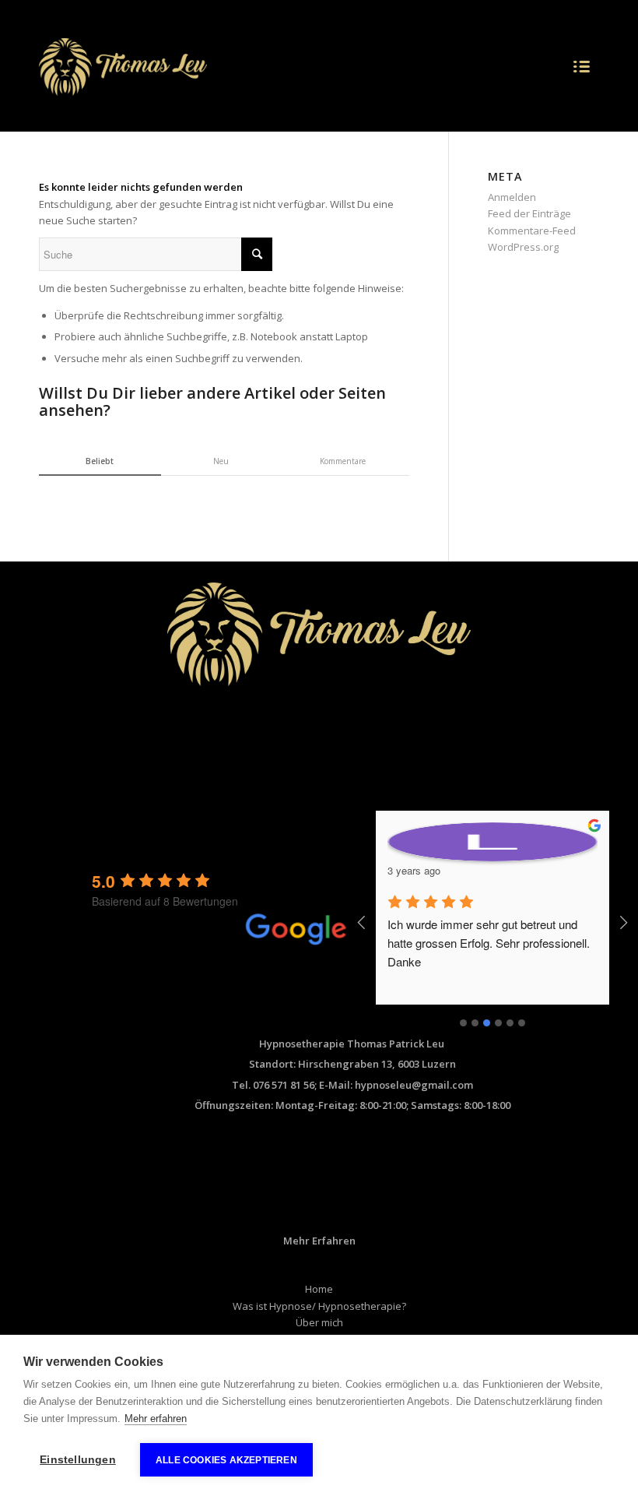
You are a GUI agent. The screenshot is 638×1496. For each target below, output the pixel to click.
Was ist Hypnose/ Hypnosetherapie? (319, 1306)
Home (319, 1289)
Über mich (319, 1322)
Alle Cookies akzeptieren (226, 1460)
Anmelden (512, 197)
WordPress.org (523, 247)
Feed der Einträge (529, 213)
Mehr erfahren (155, 1418)
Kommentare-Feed (532, 231)
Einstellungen (78, 1460)
